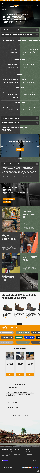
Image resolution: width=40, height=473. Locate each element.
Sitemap (30, 470)
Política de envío (26, 470)
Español (11, 467)
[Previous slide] (2, 146)
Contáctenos (16, 451)
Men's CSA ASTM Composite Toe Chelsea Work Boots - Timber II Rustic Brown (7, 314)
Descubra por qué (20, 149)
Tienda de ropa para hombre (8, 199)
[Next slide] (38, 146)
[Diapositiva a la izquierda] (18, 321)
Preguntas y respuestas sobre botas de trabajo (19, 456)
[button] (4, 2)
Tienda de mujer (7, 201)
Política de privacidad (15, 470)
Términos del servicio (21, 470)
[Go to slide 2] (19, 158)
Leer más (10, 374)
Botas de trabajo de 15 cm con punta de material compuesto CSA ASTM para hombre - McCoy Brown (31, 314)
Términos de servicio (29, 454)
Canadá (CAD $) (5, 467)
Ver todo (20, 323)
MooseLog (5, 470)
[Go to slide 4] (21, 158)
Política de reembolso (9, 470)
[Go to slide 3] (20, 158)
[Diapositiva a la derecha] (22, 321)
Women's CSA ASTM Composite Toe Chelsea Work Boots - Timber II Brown (19, 314)
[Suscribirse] (26, 418)
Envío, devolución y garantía (30, 451)
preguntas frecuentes (17, 454)
